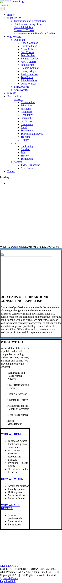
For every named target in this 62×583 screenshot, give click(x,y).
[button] (11, 434)
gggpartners (20, 246)
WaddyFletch (10, 578)
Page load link (8, 581)
